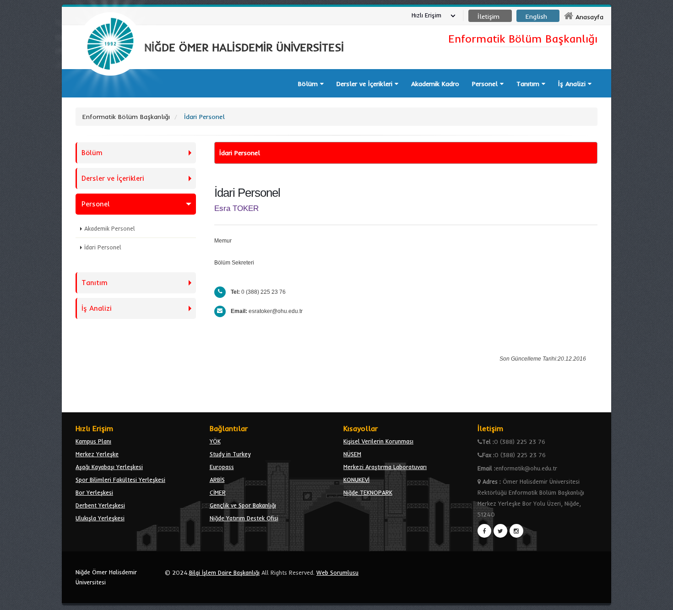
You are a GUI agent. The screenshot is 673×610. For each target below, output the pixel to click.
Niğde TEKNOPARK (367, 492)
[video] (110, 97)
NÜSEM (352, 454)
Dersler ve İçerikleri (112, 178)
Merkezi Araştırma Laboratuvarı (385, 466)
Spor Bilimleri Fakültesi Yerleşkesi (120, 479)
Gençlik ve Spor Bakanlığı (243, 505)
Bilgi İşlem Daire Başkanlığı (224, 572)
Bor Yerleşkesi (94, 492)
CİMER (218, 492)
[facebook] (484, 531)
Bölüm (92, 152)
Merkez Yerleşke (97, 454)
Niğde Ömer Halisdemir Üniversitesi (106, 577)
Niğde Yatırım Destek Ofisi (244, 518)
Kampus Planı (93, 441)
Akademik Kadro (435, 84)
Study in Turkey (230, 454)
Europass (222, 466)
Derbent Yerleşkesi (100, 505)
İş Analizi (96, 308)
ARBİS (217, 479)
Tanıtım (94, 282)
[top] (657, 599)
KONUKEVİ (356, 479)
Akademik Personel (109, 228)
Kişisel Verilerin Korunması (378, 441)
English (536, 16)
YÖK (215, 441)
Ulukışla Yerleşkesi (100, 518)
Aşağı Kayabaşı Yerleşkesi (109, 466)
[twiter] (500, 531)
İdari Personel (102, 247)
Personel (95, 204)
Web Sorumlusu (337, 572)
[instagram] (516, 531)
